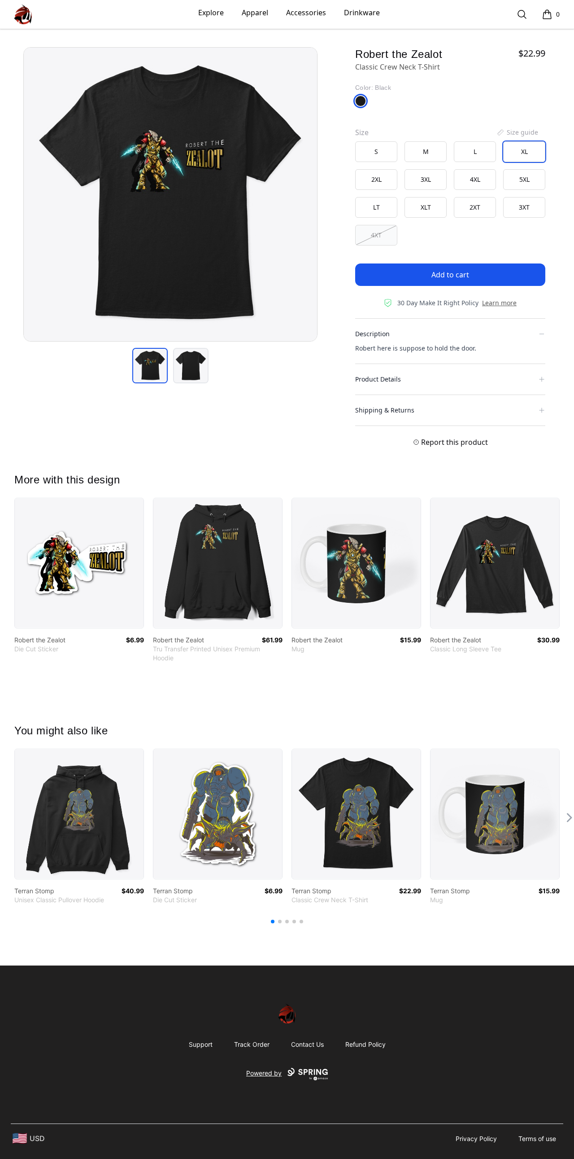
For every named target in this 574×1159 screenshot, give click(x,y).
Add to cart (450, 275)
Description (372, 333)
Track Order (252, 1044)
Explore (211, 13)
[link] (79, 563)
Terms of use (537, 1138)
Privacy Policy (476, 1138)
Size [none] (362, 132)
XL (524, 151)
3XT (524, 207)
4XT (376, 235)
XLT (426, 207)
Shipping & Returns (384, 410)
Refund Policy (365, 1044)
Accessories (306, 13)
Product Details (378, 379)
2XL (376, 179)
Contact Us (307, 1044)
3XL (426, 179)
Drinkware (362, 13)
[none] (517, 132)
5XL (524, 179)
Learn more (499, 303)
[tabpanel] (170, 194)
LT (376, 207)
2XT (475, 207)
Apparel (255, 13)
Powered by (264, 1073)
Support (201, 1044)
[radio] (376, 151)
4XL (475, 179)
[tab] (150, 365)
